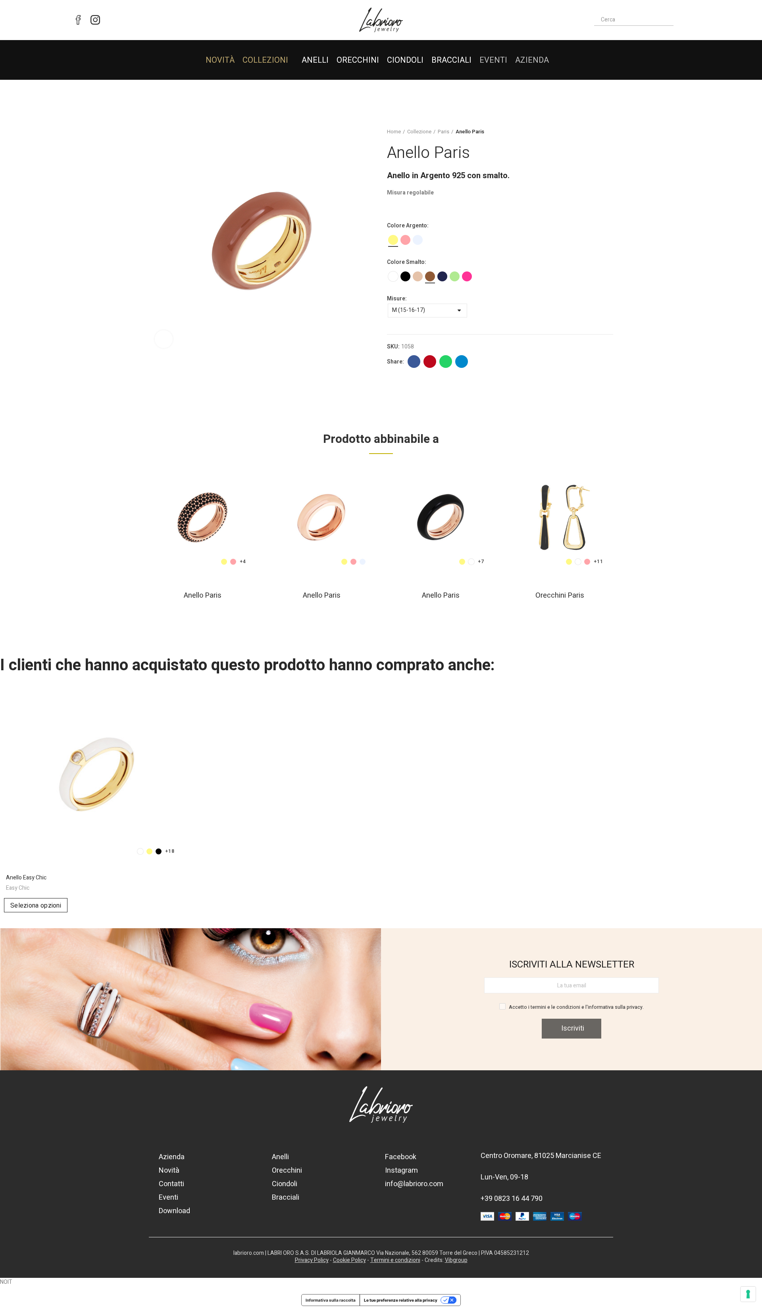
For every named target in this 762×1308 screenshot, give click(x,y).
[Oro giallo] (393, 240)
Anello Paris (202, 595)
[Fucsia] (467, 276)
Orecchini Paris (559, 595)
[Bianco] (393, 276)
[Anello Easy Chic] (95, 772)
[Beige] (418, 276)
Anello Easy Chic (26, 877)
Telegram (461, 361)
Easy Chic (17, 888)
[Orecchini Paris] (559, 517)
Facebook (414, 361)
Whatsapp (445, 361)
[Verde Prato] (455, 276)
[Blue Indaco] (442, 276)
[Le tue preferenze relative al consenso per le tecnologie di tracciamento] (748, 1294)
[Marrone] (430, 276)
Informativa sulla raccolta (331, 1300)
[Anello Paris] (202, 517)
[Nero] (405, 276)
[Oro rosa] (405, 240)
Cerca (669, 20)
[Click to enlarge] (164, 339)
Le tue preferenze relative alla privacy (400, 1300)
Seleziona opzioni (35, 905)
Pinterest (429, 361)
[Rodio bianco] (418, 240)
